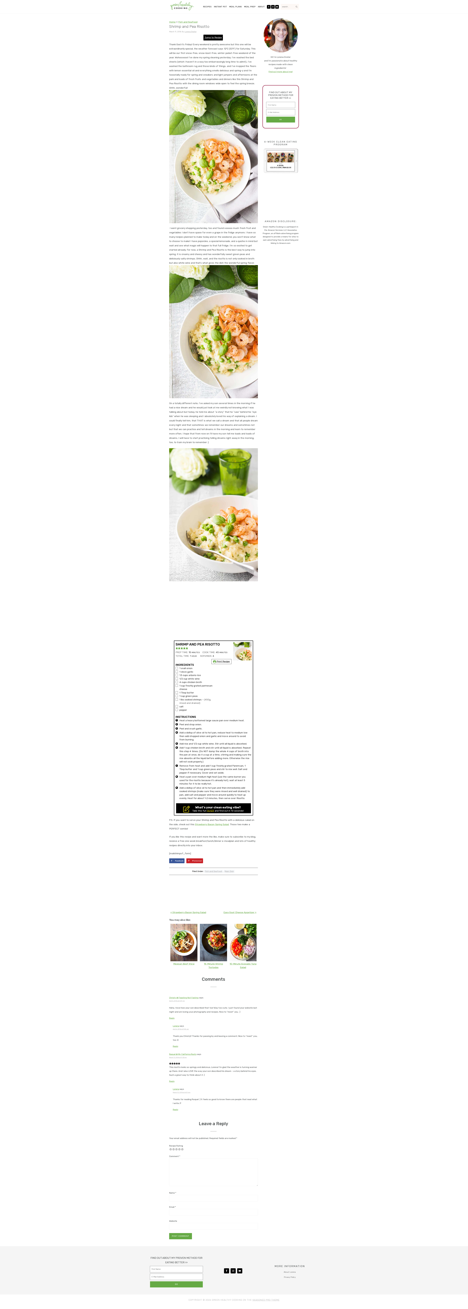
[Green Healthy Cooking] (182, 9)
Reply (172, 1018)
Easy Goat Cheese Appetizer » (240, 912)
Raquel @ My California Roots (182, 1054)
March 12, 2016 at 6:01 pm (181, 1092)
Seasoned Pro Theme (265, 1300)
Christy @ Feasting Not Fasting (184, 998)
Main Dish (229, 871)
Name (172, 1193)
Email (172, 1207)
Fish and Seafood (187, 22)
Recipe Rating (176, 1146)
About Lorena (290, 1272)
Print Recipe (223, 661)
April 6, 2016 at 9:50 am (181, 1029)
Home (172, 22)
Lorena (176, 1026)
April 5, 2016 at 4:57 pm (177, 1001)
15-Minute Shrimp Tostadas (213, 965)
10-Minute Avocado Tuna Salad (243, 965)
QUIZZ (210, 810)
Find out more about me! (281, 71)
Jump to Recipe (213, 37)
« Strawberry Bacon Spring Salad (188, 912)
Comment (174, 1156)
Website (173, 1221)
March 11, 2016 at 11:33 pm (178, 1057)
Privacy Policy (290, 1277)
